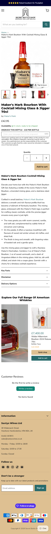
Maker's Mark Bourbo (33, 199)
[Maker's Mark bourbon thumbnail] (15, 94)
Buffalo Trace (36, 344)
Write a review (26, 388)
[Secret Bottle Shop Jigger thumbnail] (33, 94)
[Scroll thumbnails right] (47, 94)
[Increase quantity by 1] (46, 158)
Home (4, 32)
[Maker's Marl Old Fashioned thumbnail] (5, 94)
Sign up (40, 488)
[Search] (46, 25)
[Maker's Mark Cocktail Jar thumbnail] (24, 94)
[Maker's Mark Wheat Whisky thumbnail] (42, 94)
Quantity (27, 152)
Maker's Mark (10, 116)
